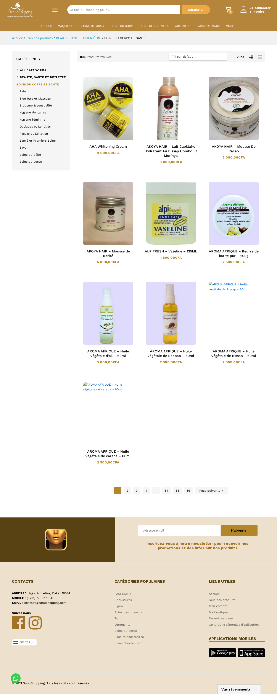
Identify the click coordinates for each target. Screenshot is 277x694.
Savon (23, 147)
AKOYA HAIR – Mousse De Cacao (234, 148)
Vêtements (122, 624)
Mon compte (218, 606)
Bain (22, 91)
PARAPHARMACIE (208, 26)
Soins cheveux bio (127, 643)
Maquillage (67, 26)
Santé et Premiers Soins (37, 140)
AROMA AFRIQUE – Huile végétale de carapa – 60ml (108, 453)
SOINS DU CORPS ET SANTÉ (37, 84)
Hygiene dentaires (32, 112)
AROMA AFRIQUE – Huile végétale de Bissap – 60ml (233, 353)
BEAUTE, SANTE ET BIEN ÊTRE (43, 77)
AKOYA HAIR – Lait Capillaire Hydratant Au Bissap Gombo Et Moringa (171, 151)
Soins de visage (93, 26)
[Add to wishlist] (112, 139)
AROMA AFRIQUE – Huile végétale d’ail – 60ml (108, 353)
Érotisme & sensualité (35, 105)
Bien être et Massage (35, 98)
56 (188, 490)
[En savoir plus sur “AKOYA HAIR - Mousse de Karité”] (102, 244)
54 (166, 490)
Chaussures (123, 600)
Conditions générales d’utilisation (234, 624)
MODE (230, 26)
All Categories (33, 70)
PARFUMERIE (182, 26)
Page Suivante (210, 490)
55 (177, 490)
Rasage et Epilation (33, 133)
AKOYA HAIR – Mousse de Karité (108, 253)
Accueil (46, 26)
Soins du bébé (30, 154)
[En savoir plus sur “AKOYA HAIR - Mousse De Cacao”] (228, 139)
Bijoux (118, 606)
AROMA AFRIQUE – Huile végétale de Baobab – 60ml (171, 353)
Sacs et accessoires (129, 636)
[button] (102, 139)
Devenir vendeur (221, 618)
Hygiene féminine (32, 119)
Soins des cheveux (154, 26)
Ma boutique (218, 612)
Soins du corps (122, 26)
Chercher (196, 9)
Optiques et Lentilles (35, 126)
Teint (118, 618)
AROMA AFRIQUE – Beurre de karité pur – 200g (234, 253)
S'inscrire (257, 11)
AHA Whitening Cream (108, 146)
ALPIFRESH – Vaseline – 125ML (171, 251)
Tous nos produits (222, 600)
